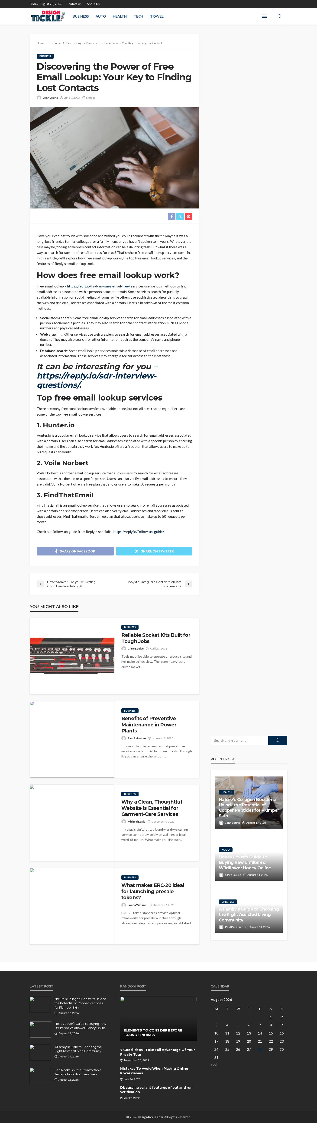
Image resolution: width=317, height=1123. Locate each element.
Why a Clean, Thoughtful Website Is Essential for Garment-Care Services (151, 808)
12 (238, 1033)
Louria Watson (137, 905)
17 (216, 1041)
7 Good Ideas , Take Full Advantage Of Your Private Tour (157, 1052)
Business (81, 16)
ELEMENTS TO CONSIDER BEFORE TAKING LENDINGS (153, 1032)
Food (226, 849)
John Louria (50, 97)
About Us (93, 4)
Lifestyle (228, 901)
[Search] (280, 16)
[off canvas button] (264, 16)
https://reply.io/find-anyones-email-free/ (98, 286)
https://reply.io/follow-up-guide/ (138, 532)
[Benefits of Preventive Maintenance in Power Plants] (72, 739)
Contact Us (73, 4)
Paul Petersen (137, 738)
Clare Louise (136, 648)
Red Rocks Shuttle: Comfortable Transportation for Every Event (78, 1072)
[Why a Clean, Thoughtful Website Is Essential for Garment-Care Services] (72, 823)
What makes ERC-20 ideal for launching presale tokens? (152, 891)
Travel (157, 16)
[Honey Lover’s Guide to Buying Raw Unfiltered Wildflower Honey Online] (40, 1030)
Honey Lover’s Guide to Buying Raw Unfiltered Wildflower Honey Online (245, 863)
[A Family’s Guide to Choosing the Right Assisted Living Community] (40, 1053)
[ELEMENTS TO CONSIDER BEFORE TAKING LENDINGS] (158, 1019)
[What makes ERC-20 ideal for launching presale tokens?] (72, 906)
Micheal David (136, 821)
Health (120, 16)
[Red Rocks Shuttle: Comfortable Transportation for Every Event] (40, 1076)
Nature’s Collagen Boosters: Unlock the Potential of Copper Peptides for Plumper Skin (249, 807)
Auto (101, 16)
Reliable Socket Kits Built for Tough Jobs (155, 638)
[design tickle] (48, 16)
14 (260, 1033)
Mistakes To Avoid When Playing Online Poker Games (154, 1070)
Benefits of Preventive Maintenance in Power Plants (148, 725)
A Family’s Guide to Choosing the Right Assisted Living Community (249, 915)
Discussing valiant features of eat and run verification (156, 1089)
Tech (138, 16)
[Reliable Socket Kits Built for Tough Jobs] (72, 656)
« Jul (214, 1064)
